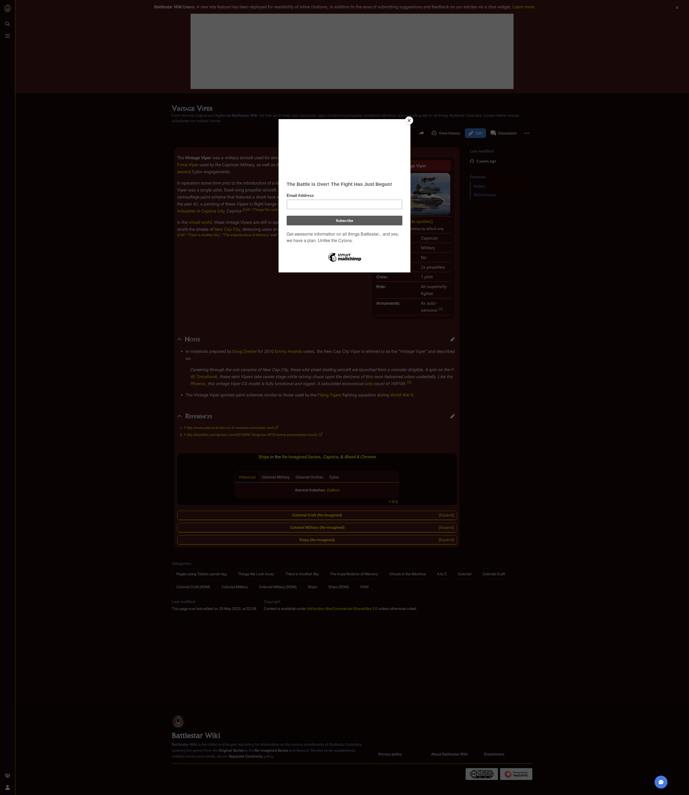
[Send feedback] (661, 782)
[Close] (409, 120)
